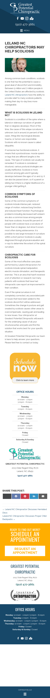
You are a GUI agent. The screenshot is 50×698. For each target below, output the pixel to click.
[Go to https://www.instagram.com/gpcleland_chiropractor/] (26, 19)
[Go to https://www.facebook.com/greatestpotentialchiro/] (17, 19)
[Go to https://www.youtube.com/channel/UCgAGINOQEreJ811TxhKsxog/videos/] (22, 19)
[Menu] (25, 694)
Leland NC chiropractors (16, 95)
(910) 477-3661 (25, 24)
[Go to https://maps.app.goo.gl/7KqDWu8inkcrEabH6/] (31, 19)
